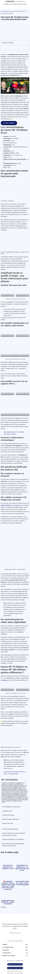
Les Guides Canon (7, 4)
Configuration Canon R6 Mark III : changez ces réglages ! (7, 902)
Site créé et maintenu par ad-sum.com (14, 971)
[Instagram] (19, 936)
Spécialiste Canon (20, 1)
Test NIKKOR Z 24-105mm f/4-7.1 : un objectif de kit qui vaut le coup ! (22, 868)
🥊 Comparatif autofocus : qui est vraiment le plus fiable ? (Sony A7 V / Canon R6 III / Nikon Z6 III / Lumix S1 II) (8, 885)
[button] (20, 7)
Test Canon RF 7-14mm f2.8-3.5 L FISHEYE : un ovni (8, 867)
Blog (6, 11)
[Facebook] (10, 936)
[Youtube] (16, 936)
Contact (25, 4)
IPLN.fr (24, 110)
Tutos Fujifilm (14, 4)
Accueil (2, 11)
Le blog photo (10, 1)
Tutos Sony (20, 4)
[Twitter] (13, 936)
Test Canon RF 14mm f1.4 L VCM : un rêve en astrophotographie (22, 883)
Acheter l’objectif (9, 123)
